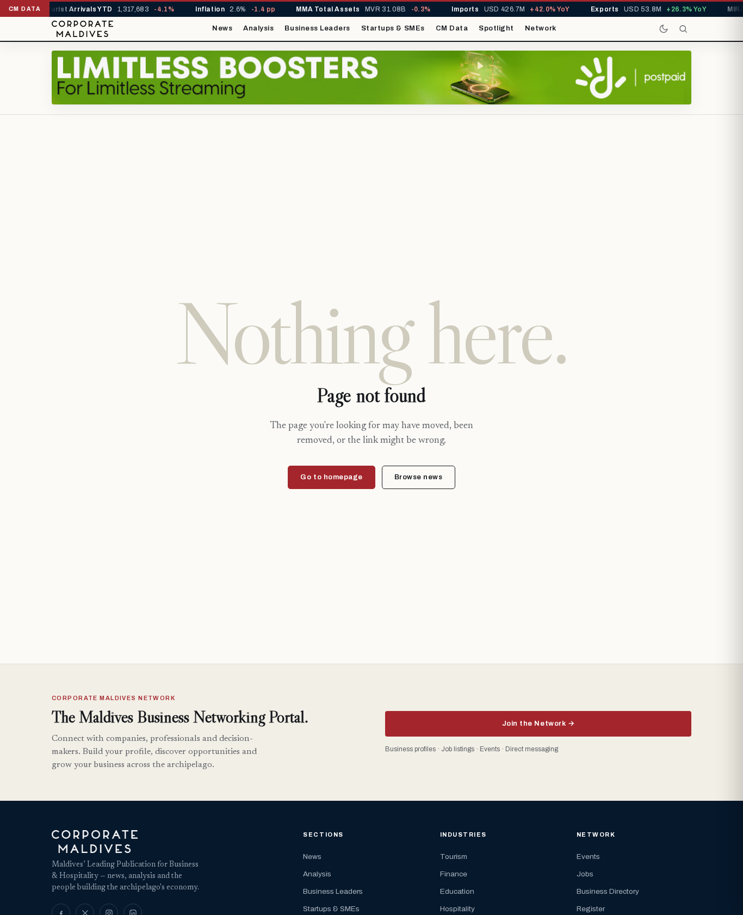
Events (588, 856)
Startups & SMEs (393, 28)
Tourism (453, 856)
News (222, 28)
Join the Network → (538, 723)
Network (540, 28)
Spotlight (496, 28)
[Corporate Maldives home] (82, 29)
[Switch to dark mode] (663, 29)
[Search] (683, 29)
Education (457, 891)
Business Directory (608, 891)
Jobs (585, 874)
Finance (453, 874)
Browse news (418, 477)
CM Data (452, 28)
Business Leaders (317, 28)
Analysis (258, 28)
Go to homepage (331, 477)
